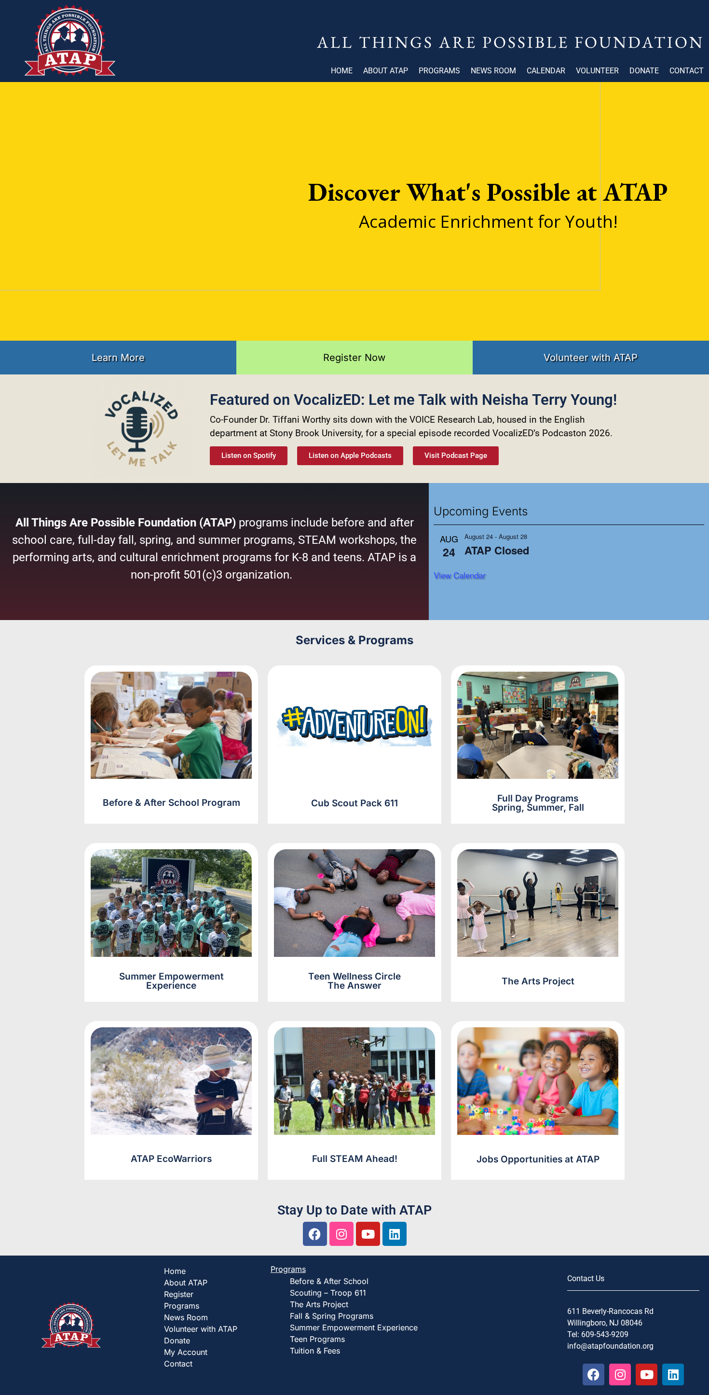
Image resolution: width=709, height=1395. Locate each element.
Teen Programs (317, 1339)
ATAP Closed (496, 550)
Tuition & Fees (315, 1350)
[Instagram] (341, 1234)
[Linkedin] (394, 1234)
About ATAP (385, 70)
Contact (686, 70)
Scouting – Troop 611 (328, 1293)
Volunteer (597, 70)
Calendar (546, 70)
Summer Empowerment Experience (354, 1327)
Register (178, 1294)
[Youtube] (368, 1234)
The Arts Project (319, 1304)
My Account (185, 1352)
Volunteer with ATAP (200, 1329)
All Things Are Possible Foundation (510, 42)
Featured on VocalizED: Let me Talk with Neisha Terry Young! (413, 400)
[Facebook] (315, 1234)
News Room (493, 70)
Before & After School (329, 1281)
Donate (644, 70)
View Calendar (460, 575)
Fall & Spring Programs (331, 1316)
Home (342, 70)
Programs (439, 70)
